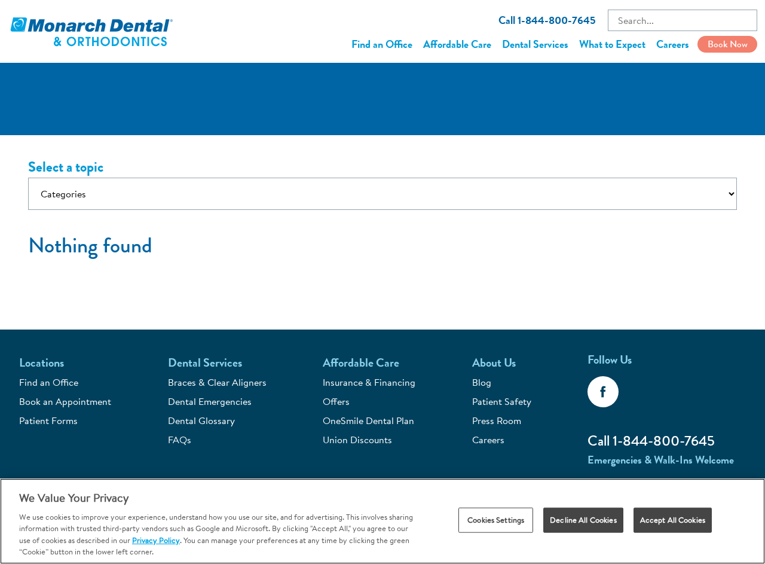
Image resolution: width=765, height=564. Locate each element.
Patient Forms (48, 420)
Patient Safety (501, 401)
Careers (672, 44)
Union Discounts (357, 439)
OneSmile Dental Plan (368, 420)
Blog (481, 382)
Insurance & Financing (369, 382)
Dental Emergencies (210, 401)
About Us (494, 362)
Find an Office (381, 44)
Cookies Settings (495, 519)
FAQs (179, 439)
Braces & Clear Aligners (217, 382)
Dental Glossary (201, 420)
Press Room (496, 420)
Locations (41, 362)
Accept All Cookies (672, 519)
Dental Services (535, 44)
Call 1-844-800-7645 (547, 20)
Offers (336, 401)
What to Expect (612, 44)
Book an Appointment (65, 401)
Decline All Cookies (583, 519)
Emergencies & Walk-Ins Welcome (660, 460)
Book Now (728, 44)
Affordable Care (457, 44)
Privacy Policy (156, 540)
